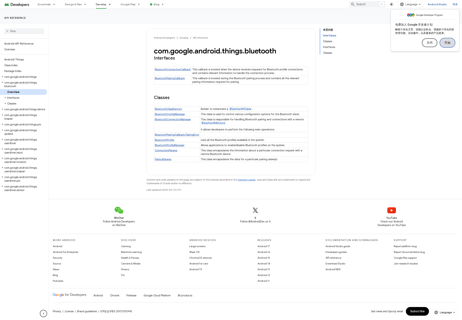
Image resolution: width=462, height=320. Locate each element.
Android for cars (198, 263)
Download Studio (335, 263)
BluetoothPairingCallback (170, 78)
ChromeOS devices (200, 257)
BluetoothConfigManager (170, 114)
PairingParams (163, 159)
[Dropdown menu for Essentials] (56, 4)
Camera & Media (130, 263)
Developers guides (336, 252)
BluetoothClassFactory (168, 109)
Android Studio (437, 4)
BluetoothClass (240, 109)
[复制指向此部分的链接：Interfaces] (178, 58)
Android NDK (333, 269)
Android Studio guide (338, 246)
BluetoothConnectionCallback (173, 69)
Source (57, 263)
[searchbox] (24, 31)
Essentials (44, 4)
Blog (156, 4)
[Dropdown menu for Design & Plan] (86, 4)
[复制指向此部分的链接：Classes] (173, 98)
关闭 (430, 43)
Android (57, 246)
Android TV (195, 269)
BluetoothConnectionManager (173, 119)
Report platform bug (405, 246)
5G (123, 275)
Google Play (128, 4)
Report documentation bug (409, 252)
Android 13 (264, 269)
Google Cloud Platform (157, 295)
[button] (23, 77)
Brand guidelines (87, 311)
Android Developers (164, 37)
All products (185, 295)
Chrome (114, 295)
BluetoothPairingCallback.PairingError (177, 134)
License (69, 311)
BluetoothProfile (164, 140)
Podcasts (58, 280)
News (56, 269)
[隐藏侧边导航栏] (43, 313)
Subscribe (417, 311)
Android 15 (264, 257)
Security (57, 257)
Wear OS (194, 252)
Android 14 (264, 263)
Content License (247, 179)
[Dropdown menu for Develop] (111, 4)
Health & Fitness (130, 257)
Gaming (126, 246)
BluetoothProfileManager (169, 145)
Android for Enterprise (65, 252)
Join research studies (406, 263)
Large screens (197, 246)
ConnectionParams (166, 150)
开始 (447, 43)
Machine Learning (131, 252)
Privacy (125, 269)
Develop (101, 4)
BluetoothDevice (213, 123)
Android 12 (264, 275)
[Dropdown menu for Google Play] (140, 4)
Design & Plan (73, 4)
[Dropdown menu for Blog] (164, 4)
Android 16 (264, 252)
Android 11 (264, 280)
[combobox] (367, 4)
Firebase (131, 295)
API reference (15, 17)
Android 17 (264, 246)
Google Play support (405, 257)
